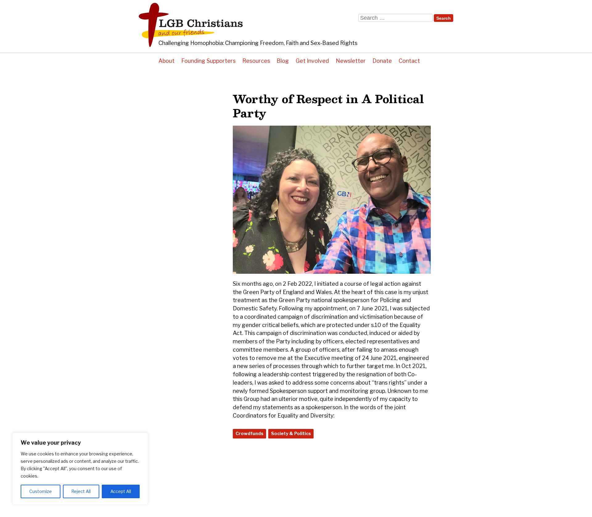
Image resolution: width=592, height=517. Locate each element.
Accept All (120, 491)
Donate (382, 61)
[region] (80, 469)
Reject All (81, 491)
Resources (256, 61)
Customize (40, 491)
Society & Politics (291, 433)
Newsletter (351, 61)
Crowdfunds (249, 433)
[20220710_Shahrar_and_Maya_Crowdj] (332, 272)
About (166, 61)
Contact (409, 61)
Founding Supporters (208, 61)
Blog (283, 61)
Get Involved (312, 61)
